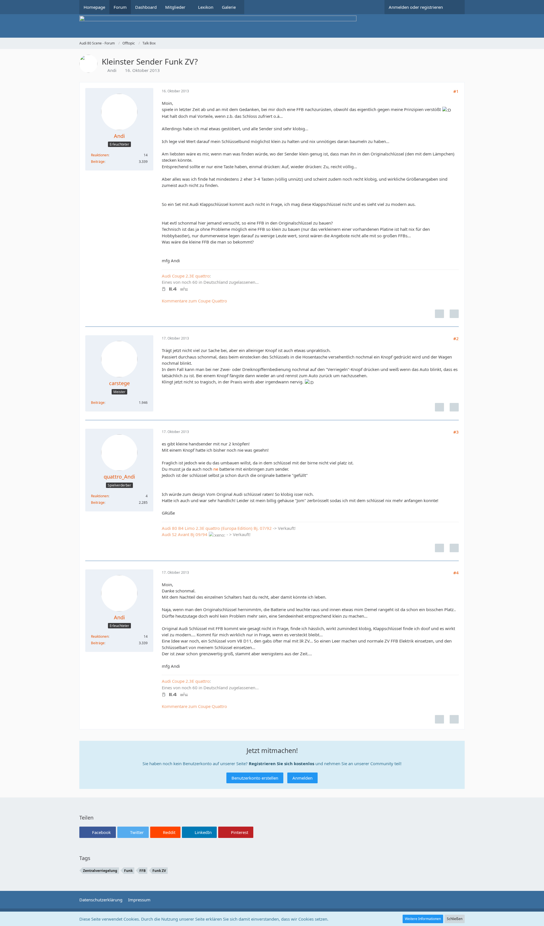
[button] (97, 832)
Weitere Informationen (423, 918)
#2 (456, 338)
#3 (456, 432)
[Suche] (456, 7)
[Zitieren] (454, 314)
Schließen (454, 918)
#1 (456, 91)
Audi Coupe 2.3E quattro (186, 276)
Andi (111, 70)
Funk (128, 870)
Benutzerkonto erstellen (254, 778)
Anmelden (302, 778)
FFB (142, 870)
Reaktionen (100, 155)
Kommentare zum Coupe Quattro (194, 301)
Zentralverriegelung (100, 870)
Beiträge (98, 161)
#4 (456, 572)
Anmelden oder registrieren (416, 7)
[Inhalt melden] (439, 314)
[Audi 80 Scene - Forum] (272, 26)
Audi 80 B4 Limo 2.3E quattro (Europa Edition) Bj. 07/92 (217, 528)
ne (215, 469)
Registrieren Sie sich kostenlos (281, 763)
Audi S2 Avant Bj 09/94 (184, 534)
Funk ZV (159, 870)
